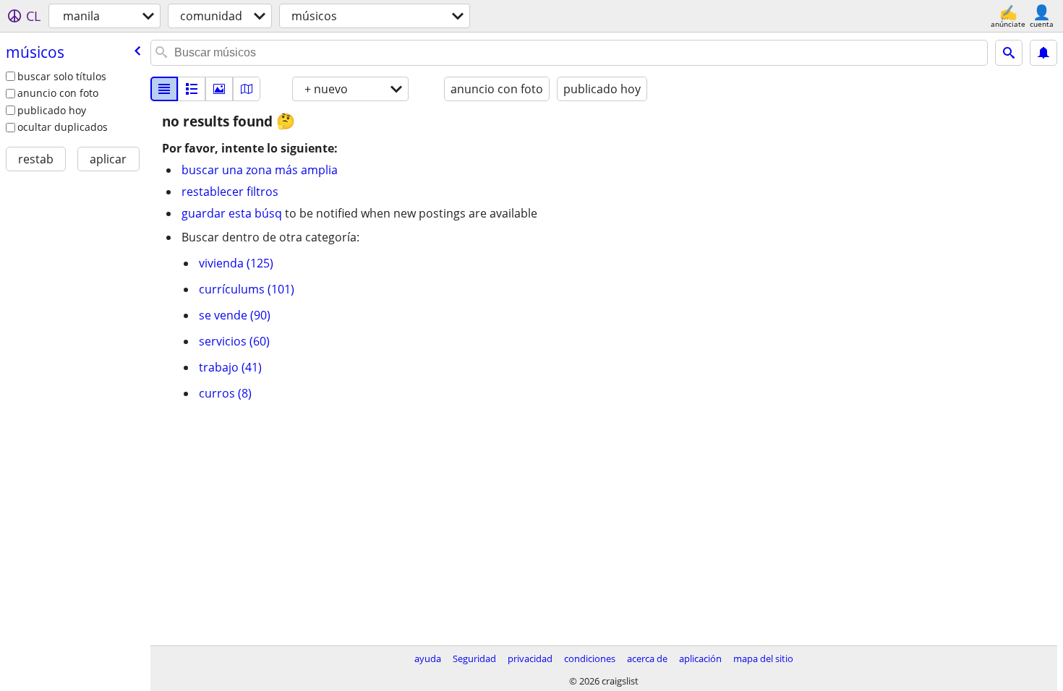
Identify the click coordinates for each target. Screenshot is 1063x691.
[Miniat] (191, 89)
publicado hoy (51, 110)
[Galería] (219, 89)
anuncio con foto (57, 93)
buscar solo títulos (61, 76)
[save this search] (1043, 53)
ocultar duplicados (62, 127)
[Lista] (164, 89)
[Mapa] (246, 89)
